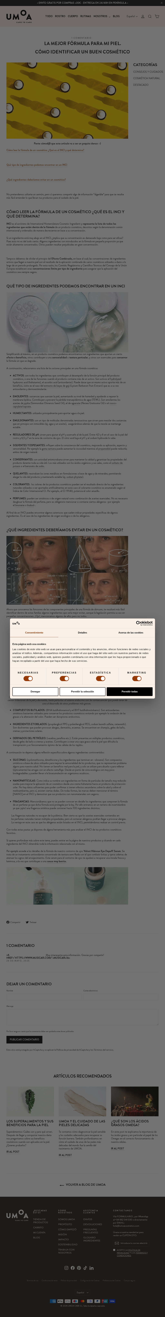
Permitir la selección (82, 691)
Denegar (35, 691)
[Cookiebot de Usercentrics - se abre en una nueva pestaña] (138, 623)
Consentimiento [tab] (34, 632)
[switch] (64, 678)
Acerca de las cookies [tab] (130, 632)
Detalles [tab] (82, 632)
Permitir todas (130, 691)
